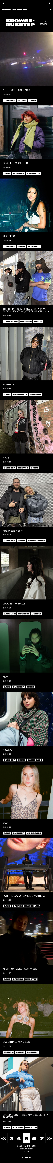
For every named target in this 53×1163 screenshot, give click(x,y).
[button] (50, 9)
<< (3, 1138)
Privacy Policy (26, 1149)
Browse (19, 20)
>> (49, 1138)
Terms (26, 1151)
